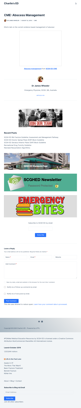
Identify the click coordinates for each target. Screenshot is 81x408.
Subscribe (9, 398)
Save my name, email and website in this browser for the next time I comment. (31, 282)
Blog (12, 381)
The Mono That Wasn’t (12, 366)
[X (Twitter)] (42, 321)
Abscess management (32, 69)
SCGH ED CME (51, 69)
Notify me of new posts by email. (18, 294)
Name (8, 257)
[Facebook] (39, 321)
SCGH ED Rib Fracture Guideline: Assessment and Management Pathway (31, 137)
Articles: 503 (40, 95)
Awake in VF (8, 363)
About (6, 381)
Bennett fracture (10, 371)
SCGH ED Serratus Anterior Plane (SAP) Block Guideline (25, 143)
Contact (19, 381)
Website (58, 257)
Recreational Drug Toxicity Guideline (17, 145)
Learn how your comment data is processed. (50, 304)
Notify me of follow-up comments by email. (22, 287)
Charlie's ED (11, 3)
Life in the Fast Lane (13, 359)
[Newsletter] (40, 118)
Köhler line (8, 373)
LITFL (38, 328)
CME (35, 20)
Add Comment (11, 264)
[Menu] (76, 3)
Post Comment (11, 301)
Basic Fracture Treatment (13, 368)
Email (33, 257)
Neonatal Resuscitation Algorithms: (17, 148)
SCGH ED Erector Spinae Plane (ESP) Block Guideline (24, 140)
